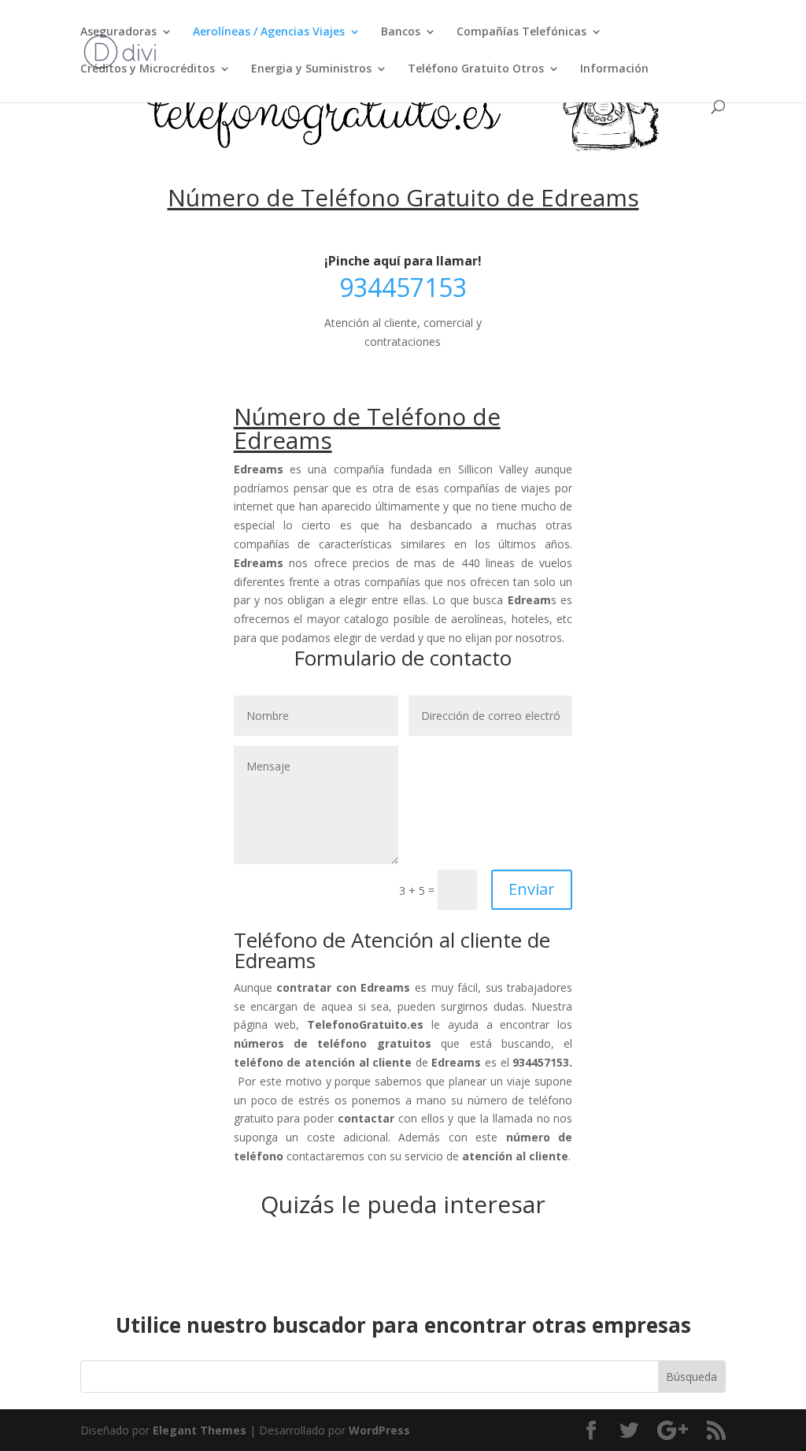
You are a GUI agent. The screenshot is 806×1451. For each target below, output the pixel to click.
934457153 (403, 287)
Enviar (531, 889)
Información (614, 69)
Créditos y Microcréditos (147, 69)
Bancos (400, 32)
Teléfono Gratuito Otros (476, 69)
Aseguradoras (118, 32)
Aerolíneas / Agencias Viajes (269, 32)
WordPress (379, 1430)
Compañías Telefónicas (521, 32)
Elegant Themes (199, 1430)
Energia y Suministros (311, 69)
